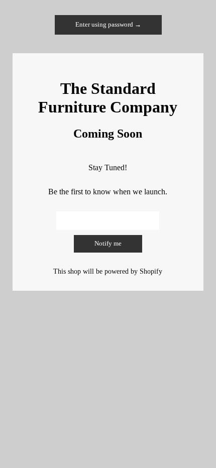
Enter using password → (108, 24)
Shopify (151, 271)
